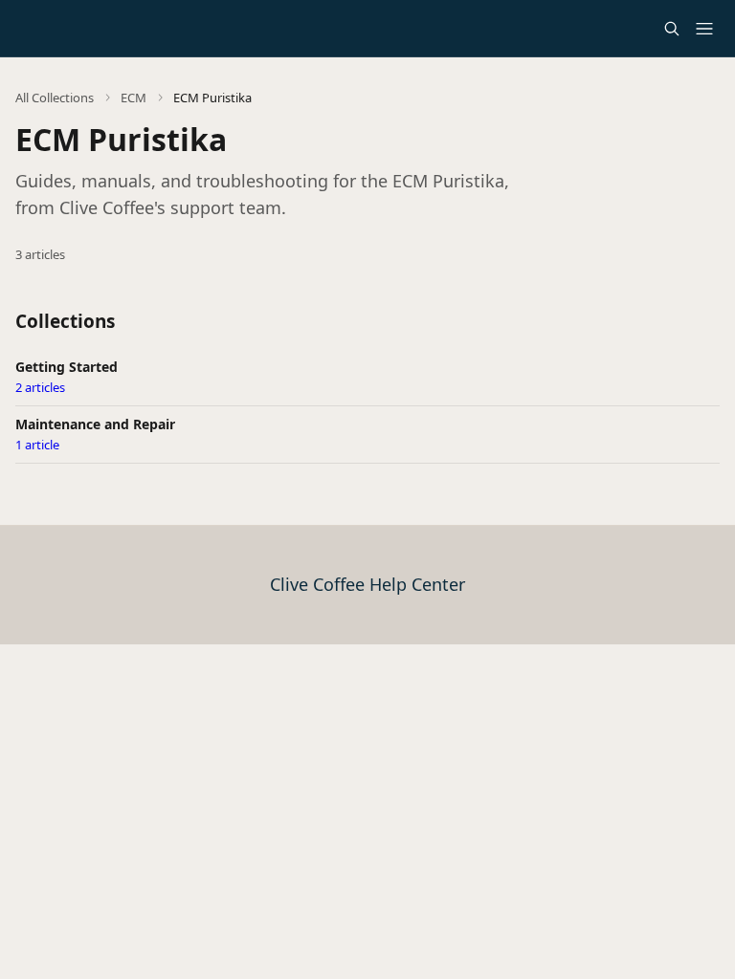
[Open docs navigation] (704, 29)
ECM (133, 97)
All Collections (54, 97)
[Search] (672, 29)
